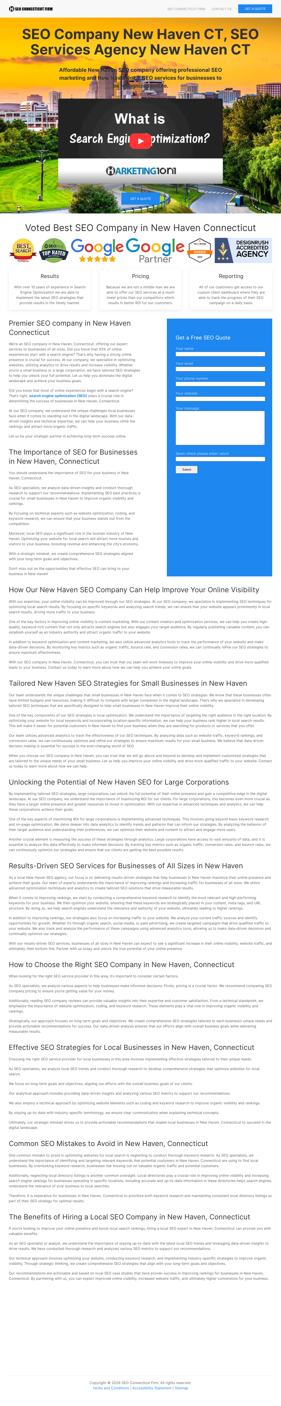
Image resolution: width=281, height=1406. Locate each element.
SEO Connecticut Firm (186, 9)
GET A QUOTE (255, 9)
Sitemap (181, 1388)
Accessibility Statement (151, 1388)
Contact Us (222, 9)
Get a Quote (140, 198)
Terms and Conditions (111, 1388)
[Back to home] (31, 9)
